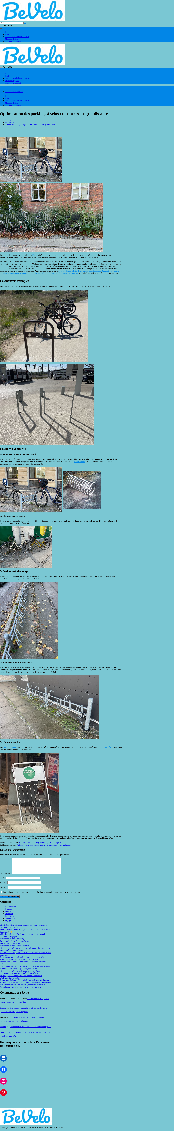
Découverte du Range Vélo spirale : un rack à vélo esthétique (24, 980)
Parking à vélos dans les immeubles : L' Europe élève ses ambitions (44, 845)
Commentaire (6, 873)
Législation (9, 911)
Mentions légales (12, 39)
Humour (8, 909)
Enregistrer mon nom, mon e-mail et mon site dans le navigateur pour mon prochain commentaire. (42, 892)
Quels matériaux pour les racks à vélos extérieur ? (20, 973)
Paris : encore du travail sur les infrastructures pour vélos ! (23, 957)
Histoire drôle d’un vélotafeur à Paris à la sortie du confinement (25, 982)
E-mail (3, 882)
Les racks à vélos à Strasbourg (12, 939)
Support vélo (10, 918)
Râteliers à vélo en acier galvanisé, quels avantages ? (40, 842)
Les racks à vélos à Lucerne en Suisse (15, 946)
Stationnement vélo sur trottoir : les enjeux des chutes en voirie (25, 948)
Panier (7, 34)
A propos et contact (13, 41)
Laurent (3, 1008)
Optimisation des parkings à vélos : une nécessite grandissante (25, 966)
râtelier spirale (79, 461)
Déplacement (10, 907)
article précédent (106, 747)
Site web (3, 887)
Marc (2, 1032)
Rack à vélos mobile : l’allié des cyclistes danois (19, 959)
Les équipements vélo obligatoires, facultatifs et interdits (22, 985)
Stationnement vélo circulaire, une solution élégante (20, 971)
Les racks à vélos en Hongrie (11, 950)
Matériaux (9, 914)
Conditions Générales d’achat (17, 36)
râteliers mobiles (10, 747)
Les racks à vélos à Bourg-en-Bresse (14, 941)
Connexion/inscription (14, 92)
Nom (3, 878)
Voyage (8, 920)
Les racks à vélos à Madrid (11, 943)
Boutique (8, 32)
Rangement (9, 916)
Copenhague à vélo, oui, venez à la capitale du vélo (20, 987)
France (35, 255)
